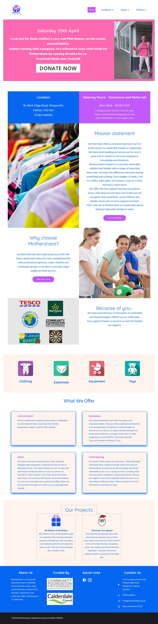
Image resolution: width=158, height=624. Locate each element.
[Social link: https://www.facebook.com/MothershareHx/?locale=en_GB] (85, 580)
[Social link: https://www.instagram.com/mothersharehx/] (90, 580)
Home (91, 9)
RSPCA (111, 437)
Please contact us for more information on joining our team (113, 483)
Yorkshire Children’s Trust (109, 440)
